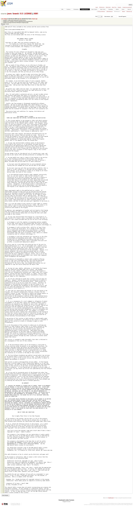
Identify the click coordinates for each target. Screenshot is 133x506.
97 (3, 153)
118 (3, 181)
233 (3, 332)
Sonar (123, 9)
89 (3, 142)
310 (3, 434)
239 (3, 340)
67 (3, 113)
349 (3, 485)
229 (3, 327)
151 (3, 224)
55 (3, 98)
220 (3, 315)
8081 (36, 13)
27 (3, 61)
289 (3, 406)
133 (3, 200)
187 (3, 272)
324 (3, 452)
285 (3, 401)
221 (3, 317)
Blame (123, 11)
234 (3, 334)
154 (3, 228)
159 (3, 235)
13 (3, 42)
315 (3, 441)
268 (3, 379)
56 (3, 99)
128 (3, 194)
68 (3, 115)
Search (129, 9)
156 (3, 231)
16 (3, 46)
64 (3, 109)
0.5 (21, 13)
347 (3, 483)
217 (3, 311)
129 (3, 195)
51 (3, 92)
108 (3, 167)
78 (3, 128)
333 (3, 464)
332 (3, 463)
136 (3, 204)
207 (3, 298)
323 (3, 451)
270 (3, 381)
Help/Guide (108, 7)
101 (3, 158)
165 (3, 243)
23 (3, 55)
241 (3, 343)
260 (3, 368)
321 (3, 448)
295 (3, 414)
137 (3, 206)
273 (3, 385)
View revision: (107, 16)
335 (3, 467)
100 (3, 157)
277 (3, 390)
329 (3, 459)
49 (3, 90)
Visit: (96, 16)
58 (3, 102)
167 (3, 245)
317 (3, 443)
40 (3, 78)
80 (3, 131)
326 (3, 455)
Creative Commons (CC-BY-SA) (102, 504)
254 (3, 360)
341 (3, 475)
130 (3, 196)
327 (3, 456)
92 (3, 146)
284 (3, 400)
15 (3, 45)
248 (3, 352)
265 (3, 375)
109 (3, 169)
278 (3, 392)
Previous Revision (101, 11)
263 (3, 372)
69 (3, 116)
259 (3, 367)
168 (3, 247)
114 (3, 175)
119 (3, 182)
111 (3, 171)
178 (3, 260)
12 (3, 41)
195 (3, 282)
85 (3, 137)
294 (3, 413)
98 (3, 154)
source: (4, 13)
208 (3, 299)
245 (3, 348)
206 (3, 297)
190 (3, 276)
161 (3, 237)
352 (3, 489)
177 (3, 259)
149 (3, 222)
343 (3, 478)
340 (20, 18)
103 (3, 161)
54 (3, 96)
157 (3, 232)
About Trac (114, 7)
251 (3, 356)
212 (3, 305)
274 (3, 386)
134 (3, 202)
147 (3, 219)
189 (3, 274)
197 (3, 285)
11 (3, 39)
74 (3, 123)
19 (3, 50)
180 (3, 262)
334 (3, 466)
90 (3, 144)
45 (3, 84)
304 (3, 426)
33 (3, 69)
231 (3, 330)
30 (3, 65)
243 (3, 346)
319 (3, 446)
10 (3, 38)
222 (3, 318)
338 (3, 471)
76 (3, 125)
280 (3, 394)
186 (3, 270)
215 (3, 309)
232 (3, 331)
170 (3, 249)
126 (3, 191)
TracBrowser (111, 497)
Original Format (66, 501)
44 (3, 83)
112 (3, 173)
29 (3, 63)
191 (3, 277)
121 (3, 185)
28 (3, 62)
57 (3, 100)
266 (3, 376)
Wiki (62, 9)
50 (3, 91)
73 (3, 121)
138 (3, 207)
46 (3, 86)
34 (3, 70)
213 (3, 306)
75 (3, 124)
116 (3, 178)
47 (3, 87)
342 (3, 476)
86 (3, 138)
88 (3, 141)
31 (3, 66)
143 (3, 214)
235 (3, 335)
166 (3, 244)
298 (3, 418)
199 (3, 288)
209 (3, 301)
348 (3, 484)
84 (3, 136)
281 (3, 396)
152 (3, 226)
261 (3, 369)
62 (3, 107)
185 (3, 269)
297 (3, 417)
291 (3, 409)
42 (3, 80)
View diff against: (122, 16)
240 (3, 342)
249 (3, 353)
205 (3, 295)
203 (3, 293)
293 (3, 412)
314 (3, 439)
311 (3, 435)
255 (3, 361)
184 (3, 268)
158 (3, 233)
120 (3, 183)
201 (3, 290)
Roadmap (111, 9)
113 (3, 174)
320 (3, 447)
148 (3, 220)
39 (3, 76)
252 (3, 357)
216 (3, 310)
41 (3, 79)
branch (16, 13)
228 (3, 326)
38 (3, 75)
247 (3, 351)
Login (97, 7)
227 (3, 324)
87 (3, 140)
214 (3, 307)
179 (3, 261)
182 (3, 265)
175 (3, 256)
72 (3, 120)
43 (3, 82)
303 (3, 425)
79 (3, 129)
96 (3, 152)
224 (3, 321)
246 (3, 349)
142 (3, 212)
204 (3, 294)
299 (3, 419)
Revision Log (129, 11)
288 (3, 405)
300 (3, 421)
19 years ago (34, 18)
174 (3, 255)
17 (3, 47)
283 (3, 398)
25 (3, 58)
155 (3, 229)
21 (3, 53)
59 (3, 103)
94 (3, 149)
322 (3, 450)
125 (3, 190)
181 (3, 264)
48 (3, 88)
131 (3, 198)
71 (3, 119)
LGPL (128, 504)
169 (3, 248)
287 (3, 404)
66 (3, 112)
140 (3, 210)
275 (3, 388)
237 (3, 338)
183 (3, 266)
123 (3, 187)
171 (3, 251)
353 (3, 491)
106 (3, 165)
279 (3, 393)
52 (3, 94)
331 (3, 462)
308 (3, 431)
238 (3, 339)
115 (3, 177)
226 (3, 323)
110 (3, 170)
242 (3, 344)
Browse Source (85, 9)
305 (3, 427)
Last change (4, 18)
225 (3, 322)
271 (3, 383)
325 (3, 454)
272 (3, 384)
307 (3, 430)
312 (3, 437)
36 (3, 72)
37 (3, 74)
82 (3, 133)
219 (3, 314)
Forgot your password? (127, 7)
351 (3, 488)
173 (3, 253)
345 (3, 480)
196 (3, 284)
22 (3, 54)
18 (3, 49)
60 (3, 104)
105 (3, 164)
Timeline (68, 9)
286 (3, 402)
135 (3, 203)
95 (3, 150)
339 (3, 472)
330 (3, 460)
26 (3, 59)
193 (3, 280)
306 (3, 429)
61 (3, 105)
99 (3, 156)
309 (3, 433)
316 (3, 442)
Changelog (76, 9)
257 (3, 364)
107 (3, 166)
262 (3, 371)
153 (3, 227)
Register (119, 7)
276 (3, 389)
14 (3, 43)
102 (3, 160)
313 (3, 438)
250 (3, 355)
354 (3, 492)
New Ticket (102, 9)
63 (3, 108)
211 (3, 303)
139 (3, 208)
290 (3, 408)
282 (3, 397)
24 (3, 57)
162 (3, 239)
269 (3, 380)
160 (3, 236)
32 (3, 67)
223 (3, 319)
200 (3, 289)
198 (3, 286)
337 (3, 470)
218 (3, 313)
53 (3, 95)
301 (3, 422)
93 (3, 148)
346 (3, 481)
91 (3, 145)
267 (3, 377)
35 (3, 71)
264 (3, 373)
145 (3, 216)
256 (3, 363)
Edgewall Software (16, 504)
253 (3, 359)
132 (3, 199)
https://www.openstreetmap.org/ (125, 503)
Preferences (101, 7)
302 (3, 423)
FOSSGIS (101, 503)
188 (3, 273)
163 (3, 240)
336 (3, 468)
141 (3, 211)
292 (3, 410)
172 (3, 252)
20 (3, 51)
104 (3, 162)
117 (3, 179)
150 (3, 223)
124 (3, 189)
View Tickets (94, 9)
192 (3, 278)
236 (3, 336)
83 (3, 134)
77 (3, 127)
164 (3, 241)
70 (3, 117)
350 (3, 487)
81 (3, 132)
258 (3, 365)
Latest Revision (109, 11)
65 (3, 111)
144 (3, 215)
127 (3, 193)
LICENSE (28, 13)
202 (3, 291)
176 (3, 257)
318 (3, 444)
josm (9, 13)
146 (3, 218)
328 (3, 458)
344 (3, 479)
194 (3, 281)
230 (3, 328)
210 (3, 302)
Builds (117, 9)
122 (3, 186)
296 (3, 415)
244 (3, 347)
